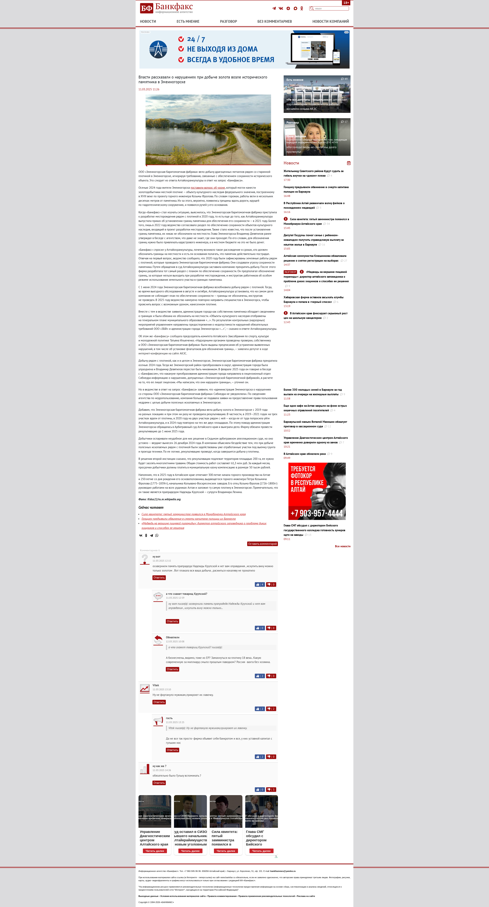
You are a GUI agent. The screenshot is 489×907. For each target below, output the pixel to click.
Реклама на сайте (306, 896)
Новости (148, 21)
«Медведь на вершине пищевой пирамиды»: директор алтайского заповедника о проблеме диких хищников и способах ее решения (316, 276)
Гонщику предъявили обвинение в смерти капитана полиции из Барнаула (189, 519)
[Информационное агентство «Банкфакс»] (171, 8)
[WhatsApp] (157, 535)
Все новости (343, 546)
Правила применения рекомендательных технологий (266, 896)
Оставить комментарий (262, 544)
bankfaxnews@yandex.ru (283, 871)
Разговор (228, 21)
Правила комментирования (221, 896)
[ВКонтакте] (281, 8)
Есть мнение (188, 21)
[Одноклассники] (301, 8)
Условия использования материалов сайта (183, 896)
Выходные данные (148, 896)
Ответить (159, 577)
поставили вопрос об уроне (208, 187)
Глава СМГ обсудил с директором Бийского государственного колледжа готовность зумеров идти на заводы (314, 530)
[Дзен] (289, 8)
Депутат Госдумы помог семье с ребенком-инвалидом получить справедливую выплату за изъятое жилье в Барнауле (314, 239)
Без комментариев (274, 21)
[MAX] (296, 8)
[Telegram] (274, 8)
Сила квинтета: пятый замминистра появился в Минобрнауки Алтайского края (194, 514)
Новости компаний (331, 21)
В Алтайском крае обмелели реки (305, 454)
